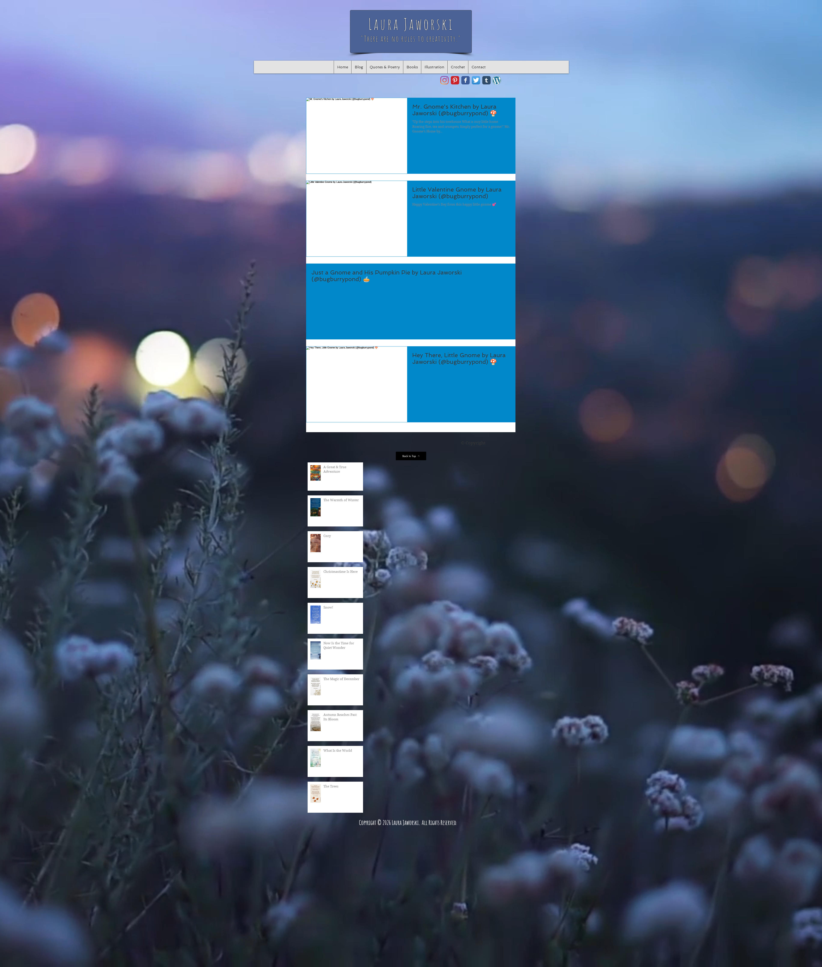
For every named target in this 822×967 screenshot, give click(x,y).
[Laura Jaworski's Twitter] (476, 80)
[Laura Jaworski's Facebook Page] (465, 80)
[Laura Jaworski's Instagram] (444, 80)
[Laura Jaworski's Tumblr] (486, 80)
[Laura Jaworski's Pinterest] (455, 80)
